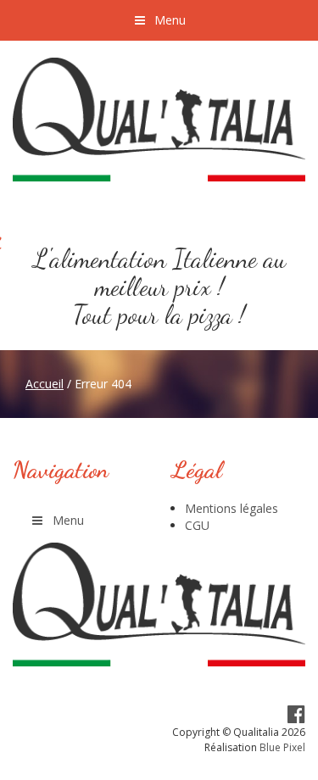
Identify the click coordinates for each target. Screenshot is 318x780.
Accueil (44, 384)
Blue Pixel (282, 747)
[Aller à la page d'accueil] (159, 119)
